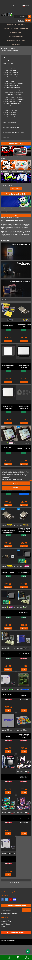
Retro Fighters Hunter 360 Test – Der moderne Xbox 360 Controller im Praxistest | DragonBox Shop (16, 184)
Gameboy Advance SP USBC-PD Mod (24, 325)
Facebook (2, 899)
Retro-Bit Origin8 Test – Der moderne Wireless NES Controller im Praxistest (15, 157)
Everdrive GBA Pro (8, 859)
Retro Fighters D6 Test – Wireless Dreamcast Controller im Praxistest (15, 171)
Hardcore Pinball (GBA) (8, 777)
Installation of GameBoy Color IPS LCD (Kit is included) (23, 571)
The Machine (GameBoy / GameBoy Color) (23, 777)
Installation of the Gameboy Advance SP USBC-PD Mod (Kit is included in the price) (8, 531)
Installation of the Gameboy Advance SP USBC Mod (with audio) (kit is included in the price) (24, 531)
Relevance (4, 299)
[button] (26, 6)
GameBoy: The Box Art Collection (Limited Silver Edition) (23, 736)
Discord (14, 899)
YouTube (10, 899)
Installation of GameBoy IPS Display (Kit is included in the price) (23, 448)
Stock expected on (24, 699)
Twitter (6, 899)
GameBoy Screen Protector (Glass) (8, 366)
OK (16, 215)
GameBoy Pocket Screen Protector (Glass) (8, 407)
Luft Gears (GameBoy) (8, 653)
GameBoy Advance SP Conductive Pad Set (24, 407)
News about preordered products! (9, 892)
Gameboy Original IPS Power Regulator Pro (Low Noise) (8, 571)
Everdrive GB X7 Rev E (24, 653)
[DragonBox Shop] (7, 14)
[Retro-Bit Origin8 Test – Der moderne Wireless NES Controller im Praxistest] (16, 150)
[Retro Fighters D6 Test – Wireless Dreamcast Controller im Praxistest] (16, 165)
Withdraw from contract (16, 932)
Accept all (16, 483)
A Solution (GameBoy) (8, 325)
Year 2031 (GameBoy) (24, 612)
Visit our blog (16, 188)
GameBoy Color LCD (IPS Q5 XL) (8, 612)
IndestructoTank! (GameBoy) (8, 818)
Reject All (16, 488)
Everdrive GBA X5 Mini (8, 694)
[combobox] (22, 16)
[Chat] (28, 951)
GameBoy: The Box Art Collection (8, 736)
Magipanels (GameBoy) (24, 818)
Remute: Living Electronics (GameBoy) (24, 695)
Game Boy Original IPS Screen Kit (8, 448)
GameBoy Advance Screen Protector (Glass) (23, 366)
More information (6, 479)
